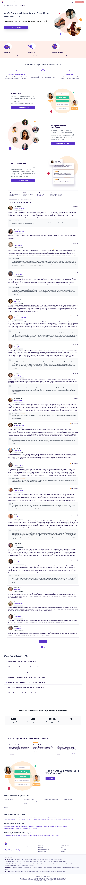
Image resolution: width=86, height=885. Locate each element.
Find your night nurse (23, 107)
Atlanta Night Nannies (57, 867)
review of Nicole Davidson (18, 753)
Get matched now (16, 27)
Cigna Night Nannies (28, 806)
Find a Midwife (41, 847)
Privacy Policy (47, 876)
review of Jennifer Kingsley (69, 753)
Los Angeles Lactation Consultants (22, 863)
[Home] (4, 5)
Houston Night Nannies (47, 867)
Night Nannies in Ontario (12, 5)
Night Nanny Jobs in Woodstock (29, 835)
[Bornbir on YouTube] (19, 850)
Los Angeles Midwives (13, 861)
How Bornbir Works (65, 845)
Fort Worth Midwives (37, 861)
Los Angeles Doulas (12, 859)
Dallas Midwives (22, 861)
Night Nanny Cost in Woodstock (12, 835)
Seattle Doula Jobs (61, 871)
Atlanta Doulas (27, 859)
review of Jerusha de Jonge (45, 751)
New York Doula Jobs (14, 871)
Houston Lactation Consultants (36, 863)
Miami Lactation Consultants (16, 865)
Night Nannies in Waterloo (39, 819)
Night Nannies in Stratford (39, 817)
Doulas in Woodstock (9, 826)
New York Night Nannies (27, 867)
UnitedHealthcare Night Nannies (51, 799)
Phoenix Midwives (54, 861)
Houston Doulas (20, 859)
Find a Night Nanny (42, 851)
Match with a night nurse (62, 143)
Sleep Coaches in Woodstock (30, 828)
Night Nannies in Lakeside (10, 817)
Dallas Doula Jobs (42, 871)
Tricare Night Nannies (48, 802)
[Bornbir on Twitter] (16, 850)
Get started (80, 2)
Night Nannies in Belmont (68, 817)
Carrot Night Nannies (8, 799)
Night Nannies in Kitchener (25, 819)
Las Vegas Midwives (46, 861)
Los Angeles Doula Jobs (33, 871)
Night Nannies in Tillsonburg (24, 817)
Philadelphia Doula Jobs (51, 871)
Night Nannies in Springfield (53, 817)
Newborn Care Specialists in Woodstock (39, 826)
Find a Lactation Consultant (44, 849)
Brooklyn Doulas (41, 859)
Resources (38, 2)
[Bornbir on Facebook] (6, 850)
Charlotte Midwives (62, 861)
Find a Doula (40, 845)
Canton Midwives (29, 861)
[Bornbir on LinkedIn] (12, 850)
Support (63, 851)
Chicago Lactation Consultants (62, 863)
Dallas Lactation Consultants (28, 865)
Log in (72, 2)
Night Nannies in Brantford (10, 819)
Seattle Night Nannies (66, 867)
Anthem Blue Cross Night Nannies (71, 802)
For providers (47, 2)
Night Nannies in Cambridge (54, 819)
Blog (32, 2)
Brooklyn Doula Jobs (23, 871)
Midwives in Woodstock (21, 826)
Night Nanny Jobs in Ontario (58, 835)
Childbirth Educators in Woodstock (12, 828)
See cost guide (40, 195)
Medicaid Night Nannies (29, 799)
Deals (27, 2)
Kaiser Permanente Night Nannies (11, 802)
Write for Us (63, 849)
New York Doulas (33, 859)
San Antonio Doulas (58, 859)
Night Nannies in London (68, 819)
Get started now (23, 180)
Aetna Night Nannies (68, 799)
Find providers (13, 2)
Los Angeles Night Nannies (17, 867)
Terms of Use (39, 876)
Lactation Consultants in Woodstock (59, 826)
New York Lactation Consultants (49, 863)
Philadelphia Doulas (49, 859)
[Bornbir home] (4, 2)
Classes (22, 2)
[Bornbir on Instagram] (9, 850)
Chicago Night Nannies (37, 867)
